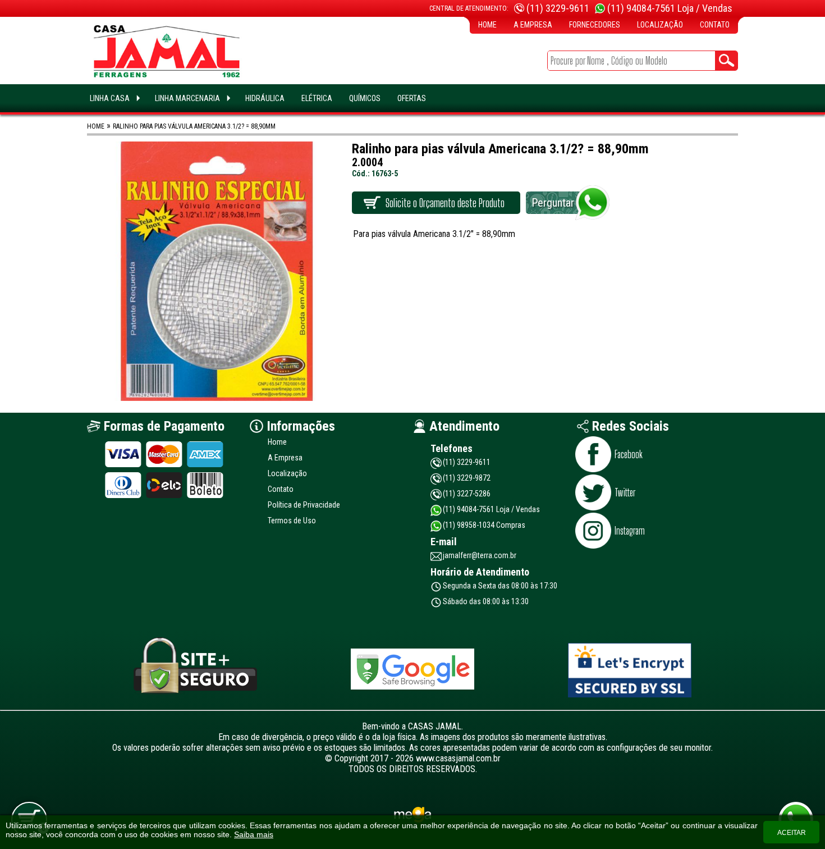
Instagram (630, 530)
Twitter (625, 492)
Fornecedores (594, 24)
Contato (715, 24)
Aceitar (791, 833)
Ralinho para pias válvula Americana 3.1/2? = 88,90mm (194, 126)
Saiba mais (253, 834)
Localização (660, 24)
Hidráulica (265, 98)
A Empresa (533, 24)
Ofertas (411, 98)
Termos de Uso (292, 520)
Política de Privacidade (304, 504)
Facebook (629, 454)
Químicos (365, 98)
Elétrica (316, 98)
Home (487, 24)
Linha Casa (110, 98)
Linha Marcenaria (187, 98)
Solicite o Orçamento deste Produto (445, 202)
